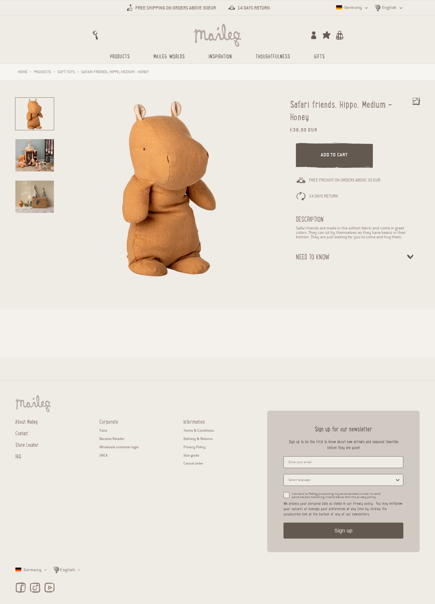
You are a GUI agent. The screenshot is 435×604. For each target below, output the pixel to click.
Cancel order (193, 463)
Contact (21, 433)
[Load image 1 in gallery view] (34, 114)
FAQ (18, 456)
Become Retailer (111, 439)
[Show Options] (398, 480)
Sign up (343, 531)
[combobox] (342, 480)
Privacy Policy (194, 447)
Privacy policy (363, 503)
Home (23, 72)
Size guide (191, 455)
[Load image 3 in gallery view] (34, 197)
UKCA (103, 455)
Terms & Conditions (198, 430)
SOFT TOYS (66, 72)
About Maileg (26, 421)
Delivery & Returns (197, 439)
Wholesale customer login (119, 447)
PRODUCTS (42, 72)
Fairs (103, 430)
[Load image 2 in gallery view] (34, 155)
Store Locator (26, 444)
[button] (95, 35)
